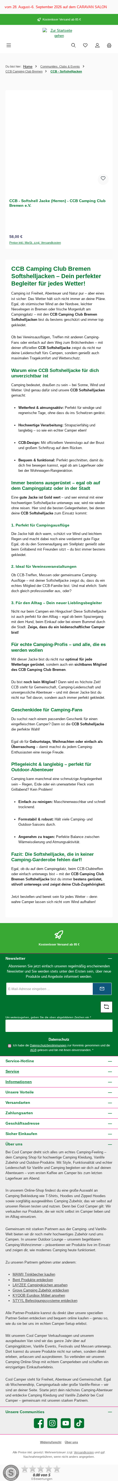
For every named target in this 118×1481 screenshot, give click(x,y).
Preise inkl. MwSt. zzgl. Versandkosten (35, 242)
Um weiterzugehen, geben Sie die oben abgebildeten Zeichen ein (48, 1017)
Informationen (18, 1082)
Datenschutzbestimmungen (48, 1045)
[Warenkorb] (109, 45)
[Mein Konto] (97, 45)
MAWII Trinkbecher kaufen (34, 1274)
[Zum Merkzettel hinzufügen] (103, 179)
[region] (59, 7)
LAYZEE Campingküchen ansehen (40, 1285)
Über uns (71, 1442)
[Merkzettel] (85, 45)
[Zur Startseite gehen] (59, 33)
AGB (33, 1050)
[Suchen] (74, 45)
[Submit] (102, 989)
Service (12, 1071)
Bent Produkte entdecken (33, 1280)
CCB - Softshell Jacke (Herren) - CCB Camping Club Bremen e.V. (57, 203)
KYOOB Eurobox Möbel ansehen (39, 1295)
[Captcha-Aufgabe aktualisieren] (106, 1007)
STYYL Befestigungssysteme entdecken (45, 1301)
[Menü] (9, 45)
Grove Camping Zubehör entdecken (41, 1290)
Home (27, 67)
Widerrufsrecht (50, 1442)
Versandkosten (84, 1452)
